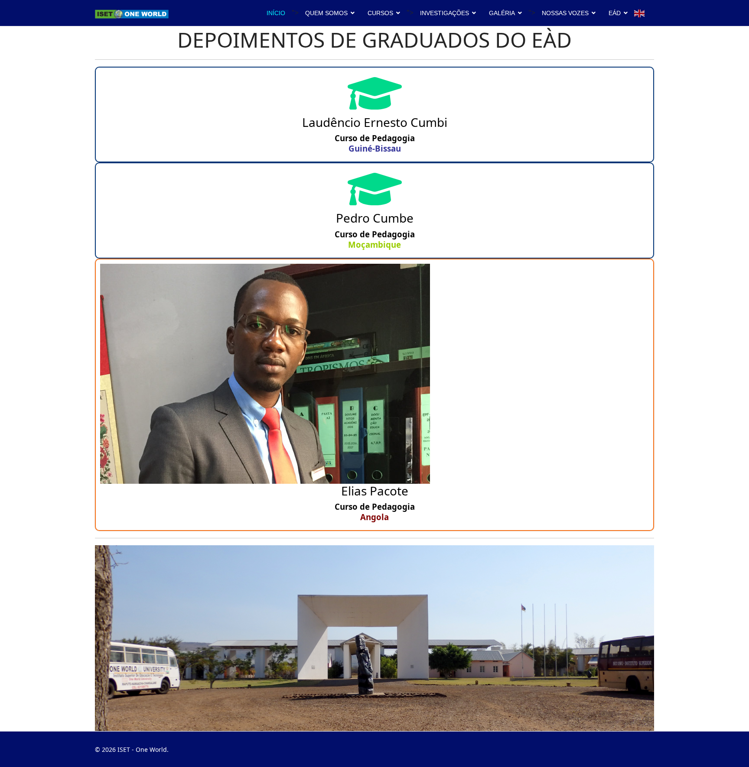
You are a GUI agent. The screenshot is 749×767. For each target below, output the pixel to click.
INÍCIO (276, 13)
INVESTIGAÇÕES (444, 13)
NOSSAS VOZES (565, 13)
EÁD (615, 13)
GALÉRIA (502, 13)
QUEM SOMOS (326, 13)
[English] (639, 12)
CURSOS (380, 13)
